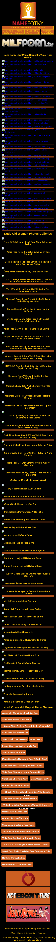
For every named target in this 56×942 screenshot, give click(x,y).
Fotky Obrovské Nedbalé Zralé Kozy (19, 746)
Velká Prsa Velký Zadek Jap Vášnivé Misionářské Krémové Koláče (27, 805)
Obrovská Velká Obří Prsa (14, 812)
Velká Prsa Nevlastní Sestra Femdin (19, 798)
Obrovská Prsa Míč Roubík (15, 818)
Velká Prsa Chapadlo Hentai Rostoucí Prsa (23, 772)
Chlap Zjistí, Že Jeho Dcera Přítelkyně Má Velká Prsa (27, 726)
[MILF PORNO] (28, 44)
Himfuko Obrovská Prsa (13, 858)
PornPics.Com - (18, 27)
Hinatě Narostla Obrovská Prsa (17, 864)
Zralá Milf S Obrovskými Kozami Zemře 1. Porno (25, 845)
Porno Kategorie (19, 32)
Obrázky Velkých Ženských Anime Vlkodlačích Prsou (27, 792)
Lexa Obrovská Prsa (41, 779)
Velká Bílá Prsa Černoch (14, 752)
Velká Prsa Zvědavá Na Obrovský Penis (21, 838)
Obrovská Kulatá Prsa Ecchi (16, 785)
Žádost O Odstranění (26, 933)
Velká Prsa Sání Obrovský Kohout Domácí (22, 765)
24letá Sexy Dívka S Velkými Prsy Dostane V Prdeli (26, 851)
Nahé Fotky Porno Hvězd (32, 32)
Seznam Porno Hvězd (47, 32)
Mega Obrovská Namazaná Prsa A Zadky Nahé (24, 759)
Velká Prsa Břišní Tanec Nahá (16, 719)
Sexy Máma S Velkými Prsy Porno (18, 825)
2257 (12, 933)
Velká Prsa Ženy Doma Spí (15, 733)
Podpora (42, 933)
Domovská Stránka (8, 32)
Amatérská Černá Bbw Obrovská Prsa (20, 831)
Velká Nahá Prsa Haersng (14, 739)
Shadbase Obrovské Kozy (15, 779)
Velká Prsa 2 (36, 739)
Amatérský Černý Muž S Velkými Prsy (20, 713)
